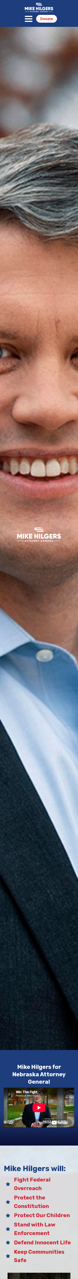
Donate (46, 18)
